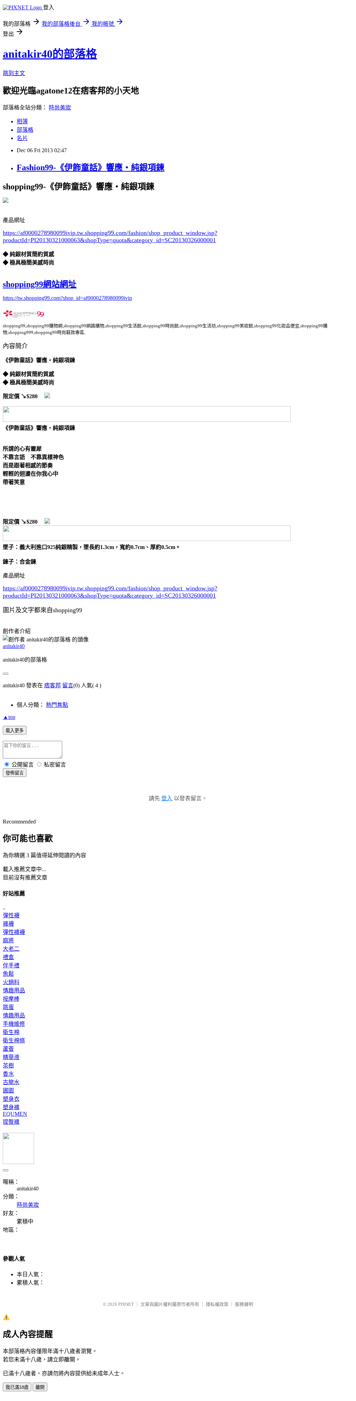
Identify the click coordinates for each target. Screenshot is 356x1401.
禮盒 (8, 957)
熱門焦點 (57, 705)
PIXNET (126, 1304)
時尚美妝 (60, 107)
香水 (8, 1074)
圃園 (8, 1090)
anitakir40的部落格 (50, 54)
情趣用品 (14, 990)
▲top (9, 717)
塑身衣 (11, 1099)
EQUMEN (15, 1114)
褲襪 (8, 924)
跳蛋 (8, 1007)
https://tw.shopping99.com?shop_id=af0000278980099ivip (67, 298)
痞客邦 (52, 685)
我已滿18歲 (17, 1387)
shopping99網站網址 (39, 284)
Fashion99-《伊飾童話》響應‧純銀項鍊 (90, 167)
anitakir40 (14, 646)
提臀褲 (11, 1122)
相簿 (22, 121)
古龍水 (11, 1082)
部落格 (25, 130)
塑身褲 (11, 1107)
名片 (22, 138)
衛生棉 (11, 1032)
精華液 (11, 1057)
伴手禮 (11, 965)
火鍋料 (11, 982)
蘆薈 (8, 1049)
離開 (39, 1387)
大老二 (11, 949)
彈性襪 (11, 915)
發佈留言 (15, 773)
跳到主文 (14, 73)
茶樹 (8, 1065)
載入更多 (15, 730)
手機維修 (14, 1024)
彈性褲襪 (14, 932)
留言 (67, 685)
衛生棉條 (14, 1040)
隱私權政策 (217, 1304)
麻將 (8, 940)
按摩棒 (11, 999)
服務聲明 (244, 1304)
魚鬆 (8, 974)
